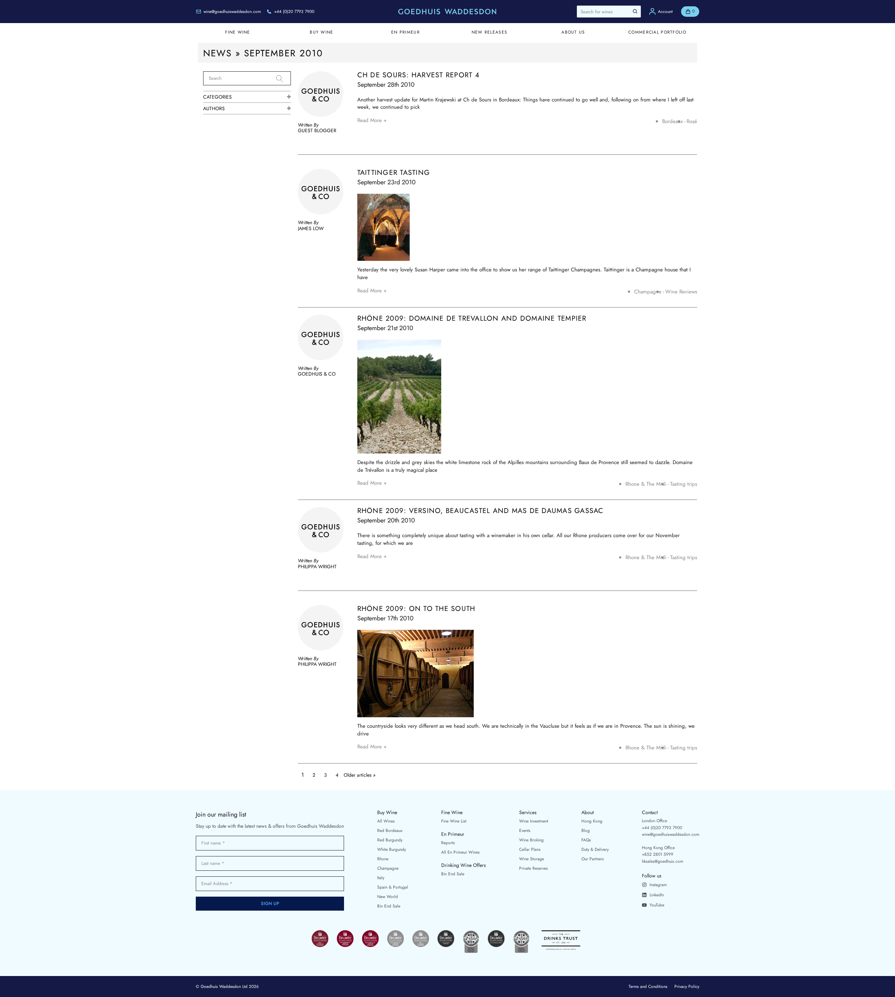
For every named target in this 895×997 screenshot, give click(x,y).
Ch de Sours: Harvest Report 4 (418, 75)
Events (524, 830)
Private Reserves (533, 868)
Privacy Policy (686, 986)
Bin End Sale (388, 906)
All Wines (386, 821)
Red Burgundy (389, 840)
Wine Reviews (681, 292)
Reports (448, 843)
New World (387, 897)
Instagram (658, 884)
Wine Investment (533, 821)
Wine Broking (531, 840)
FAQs (586, 840)
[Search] (283, 78)
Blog (585, 830)
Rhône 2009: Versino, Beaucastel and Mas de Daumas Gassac (480, 511)
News (217, 53)
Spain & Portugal (392, 887)
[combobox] (609, 11)
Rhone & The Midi (645, 484)
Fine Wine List (453, 821)
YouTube (657, 905)
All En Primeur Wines (460, 852)
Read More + (372, 120)
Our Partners (592, 859)
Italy (380, 878)
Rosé (692, 121)
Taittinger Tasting (393, 173)
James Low (311, 228)
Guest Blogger (317, 130)
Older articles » (359, 774)
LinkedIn (657, 894)
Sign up (270, 903)
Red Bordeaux (389, 830)
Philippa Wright (317, 566)
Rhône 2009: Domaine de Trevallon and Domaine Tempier (472, 318)
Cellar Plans (529, 849)
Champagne (647, 292)
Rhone (382, 859)
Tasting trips (683, 484)
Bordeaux (672, 121)
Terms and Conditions (648, 986)
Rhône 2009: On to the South (416, 609)
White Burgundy (391, 849)
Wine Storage (531, 859)
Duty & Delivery (595, 849)
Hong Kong (591, 821)
